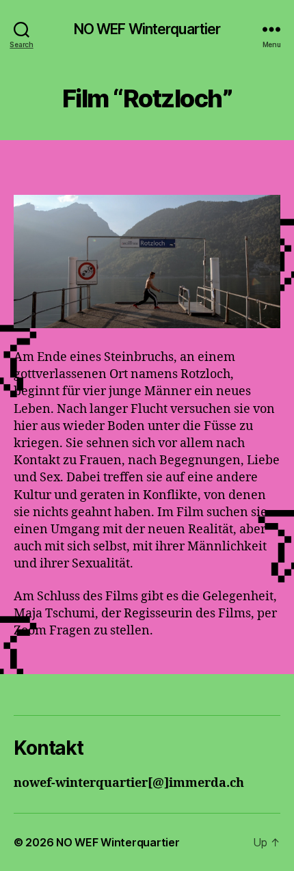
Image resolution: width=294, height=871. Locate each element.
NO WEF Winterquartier (147, 29)
